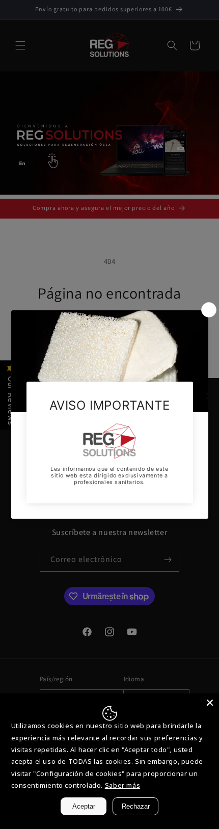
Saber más (122, 785)
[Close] (210, 703)
